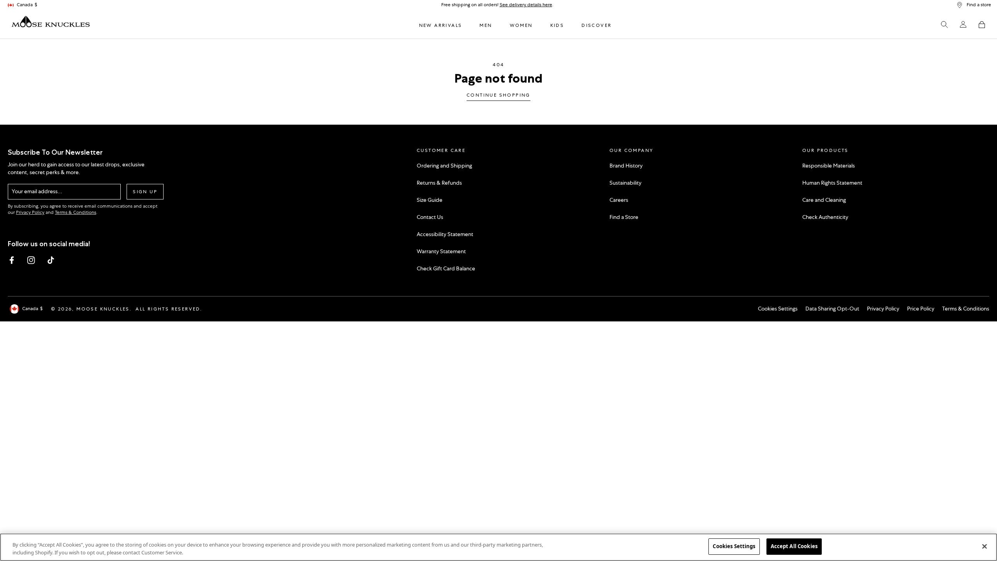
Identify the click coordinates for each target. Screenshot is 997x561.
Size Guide (429, 199)
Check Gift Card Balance (446, 268)
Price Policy (920, 308)
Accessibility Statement (445, 234)
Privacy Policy (30, 212)
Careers (618, 199)
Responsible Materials (828, 165)
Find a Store (623, 217)
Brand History (626, 165)
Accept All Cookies (794, 546)
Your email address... (37, 191)
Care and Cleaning (824, 199)
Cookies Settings (778, 308)
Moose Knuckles (103, 309)
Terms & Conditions (75, 212)
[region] (498, 547)
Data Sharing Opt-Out (832, 308)
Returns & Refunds (439, 182)
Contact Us (430, 217)
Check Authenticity (825, 217)
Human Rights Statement (832, 182)
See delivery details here (526, 5)
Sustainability (625, 182)
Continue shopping (498, 95)
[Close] (984, 546)
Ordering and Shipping (444, 165)
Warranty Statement (441, 251)
